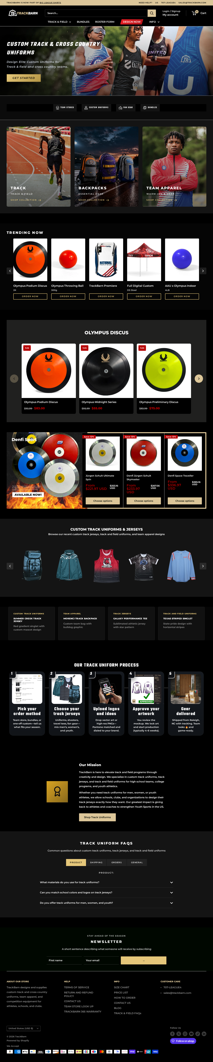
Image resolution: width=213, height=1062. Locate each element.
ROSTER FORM (104, 21)
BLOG (117, 1008)
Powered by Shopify (18, 1040)
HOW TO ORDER (124, 997)
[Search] (152, 13)
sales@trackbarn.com (192, 3)
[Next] (203, 271)
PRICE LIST (121, 992)
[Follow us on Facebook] (172, 1033)
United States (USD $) (20, 1028)
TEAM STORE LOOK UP (79, 1006)
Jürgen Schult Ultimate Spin (100, 477)
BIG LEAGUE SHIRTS (50, 3)
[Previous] (10, 271)
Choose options (102, 500)
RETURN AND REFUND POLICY (78, 994)
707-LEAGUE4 (168, 3)
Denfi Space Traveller (181, 475)
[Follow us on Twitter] (178, 1033)
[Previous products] (14, 378)
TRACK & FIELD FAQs (127, 1013)
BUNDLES (83, 21)
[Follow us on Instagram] (185, 1033)
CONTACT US (72, 1001)
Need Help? (145, 3)
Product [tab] (76, 862)
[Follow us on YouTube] (191, 1033)
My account (170, 14)
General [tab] (137, 862)
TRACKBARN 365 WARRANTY (82, 1011)
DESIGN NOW (132, 21)
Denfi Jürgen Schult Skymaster (139, 477)
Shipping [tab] (96, 862)
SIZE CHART (121, 987)
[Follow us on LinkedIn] (204, 1033)
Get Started (23, 78)
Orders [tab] (116, 862)
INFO (152, 21)
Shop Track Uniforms (97, 817)
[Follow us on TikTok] (197, 1033)
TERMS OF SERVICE (76, 987)
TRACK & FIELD (57, 21)
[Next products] (199, 378)
